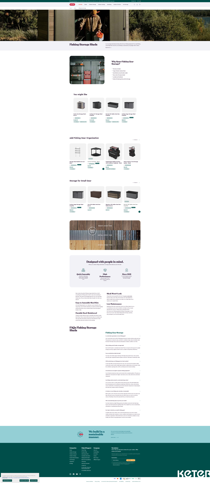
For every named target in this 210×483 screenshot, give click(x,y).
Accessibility (121, 481)
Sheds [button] (85, 4)
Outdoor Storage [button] (92, 4)
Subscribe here (74, 1)
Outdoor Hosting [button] (101, 4)
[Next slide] (139, 140)
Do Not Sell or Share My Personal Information (109, 481)
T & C (111, 1)
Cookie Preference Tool (136, 481)
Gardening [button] (109, 4)
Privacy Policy (130, 462)
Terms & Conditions (89, 481)
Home (71, 8)
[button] (124, 464)
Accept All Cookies (33, 480)
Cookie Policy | (10, 477)
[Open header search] (134, 4)
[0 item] (139, 4)
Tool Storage (125, 4)
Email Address (114, 457)
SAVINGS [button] (80, 4)
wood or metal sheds (127, 296)
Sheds (75, 8)
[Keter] (72, 4)
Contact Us (133, 1)
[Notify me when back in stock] (103, 169)
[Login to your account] (137, 4)
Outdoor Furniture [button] (117, 4)
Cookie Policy (127, 481)
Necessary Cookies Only (24, 480)
